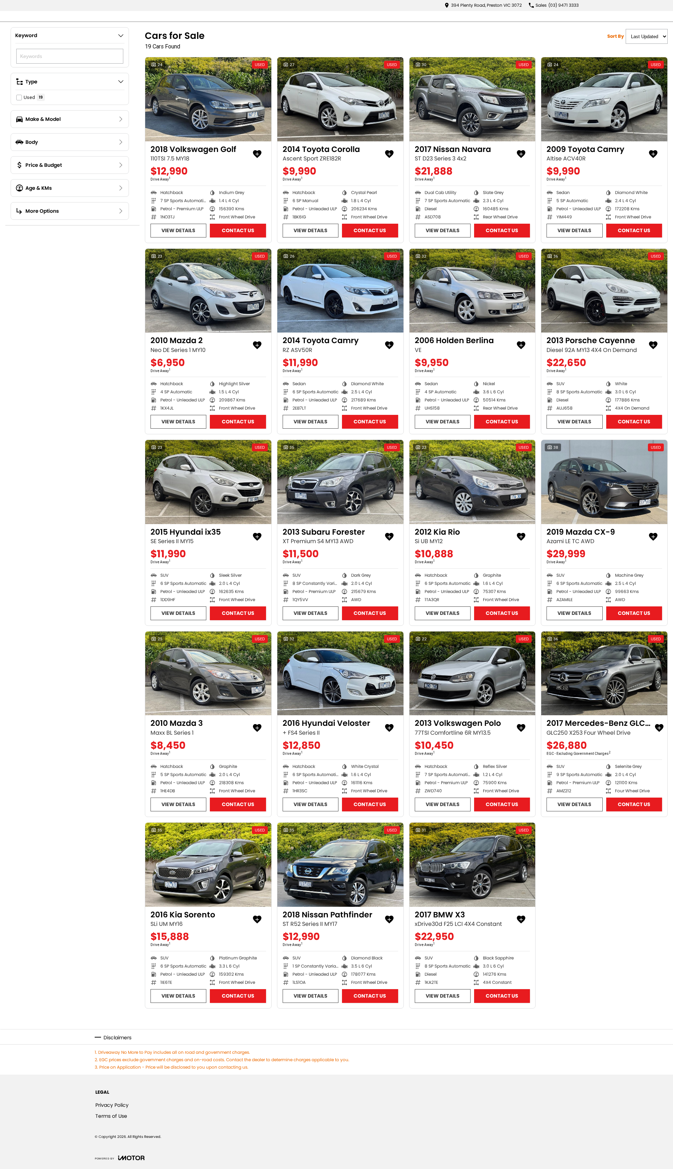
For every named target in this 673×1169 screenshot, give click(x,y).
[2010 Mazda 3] (208, 674)
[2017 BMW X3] (472, 865)
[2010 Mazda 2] (208, 291)
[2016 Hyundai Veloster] (340, 674)
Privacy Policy (112, 1105)
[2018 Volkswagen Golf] (208, 99)
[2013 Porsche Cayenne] (604, 291)
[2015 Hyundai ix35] (208, 482)
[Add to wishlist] (257, 154)
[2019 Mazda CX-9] (604, 482)
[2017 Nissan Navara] (472, 99)
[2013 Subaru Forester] (340, 482)
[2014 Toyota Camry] (340, 291)
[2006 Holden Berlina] (472, 291)
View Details (178, 230)
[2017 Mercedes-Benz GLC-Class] (604, 674)
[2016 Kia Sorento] (208, 865)
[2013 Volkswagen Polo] (472, 674)
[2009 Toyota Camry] (604, 99)
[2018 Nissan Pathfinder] (340, 865)
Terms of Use (111, 1116)
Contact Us (238, 230)
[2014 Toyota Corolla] (340, 99)
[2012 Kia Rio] (472, 482)
